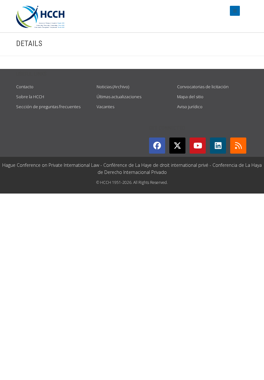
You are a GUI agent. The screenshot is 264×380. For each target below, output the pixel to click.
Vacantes (105, 106)
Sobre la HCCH (30, 97)
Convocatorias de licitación (203, 87)
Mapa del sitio (190, 97)
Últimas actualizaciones (119, 97)
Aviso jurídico (190, 106)
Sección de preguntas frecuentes (48, 106)
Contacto (24, 87)
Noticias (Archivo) (113, 87)
